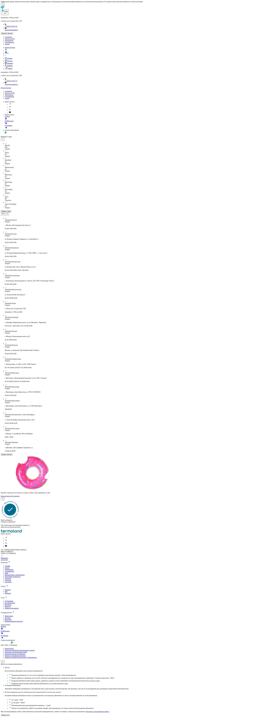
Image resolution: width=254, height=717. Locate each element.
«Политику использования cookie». (97, 711)
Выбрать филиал (7, 454)
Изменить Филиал (7, 33)
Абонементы (9, 40)
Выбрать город (6, 211)
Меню (10, 68)
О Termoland (9, 601)
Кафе (6, 573)
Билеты (9, 61)
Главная (9, 58)
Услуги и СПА (10, 39)
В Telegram (8, 125)
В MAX (7, 116)
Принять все (5, 715)
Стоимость (8, 37)
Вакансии (8, 619)
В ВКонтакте (9, 121)
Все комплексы (10, 603)
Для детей (8, 582)
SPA (6, 591)
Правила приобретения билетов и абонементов (21, 657)
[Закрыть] (3, 661)
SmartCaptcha (9, 648)
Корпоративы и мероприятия (15, 575)
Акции (7, 44)
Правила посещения (11, 608)
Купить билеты (10, 47)
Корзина (10, 63)
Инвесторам (9, 616)
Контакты (8, 604)
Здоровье (8, 580)
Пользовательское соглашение (15, 654)
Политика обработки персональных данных (20, 650)
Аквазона (8, 578)
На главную (16, 496)
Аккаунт (9, 65)
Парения (8, 590)
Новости (8, 606)
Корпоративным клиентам (14, 621)
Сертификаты (9, 42)
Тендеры (8, 618)
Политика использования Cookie (16, 652)
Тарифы (7, 566)
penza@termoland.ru (11, 30)
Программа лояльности (13, 576)
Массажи (8, 593)
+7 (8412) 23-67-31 (11, 26)
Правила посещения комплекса (15, 656)
